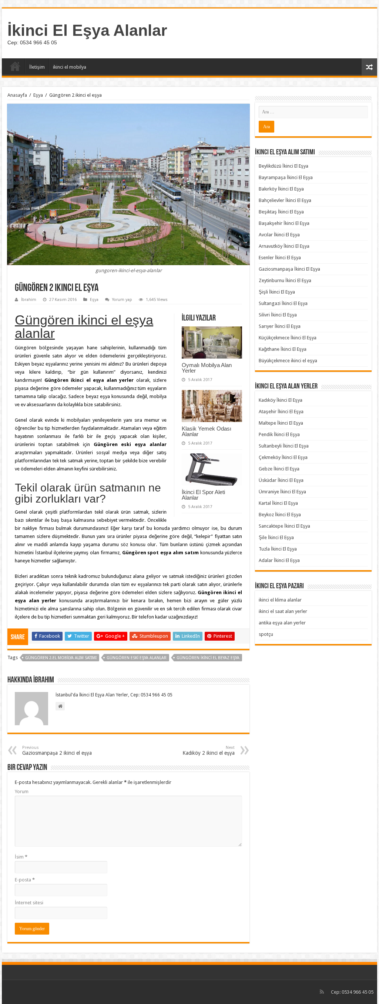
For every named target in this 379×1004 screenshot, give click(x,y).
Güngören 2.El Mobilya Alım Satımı (61, 657)
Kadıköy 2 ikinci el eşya (208, 750)
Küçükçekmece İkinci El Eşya (287, 337)
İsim (21, 857)
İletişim (37, 67)
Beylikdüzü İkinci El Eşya (283, 166)
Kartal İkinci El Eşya (278, 503)
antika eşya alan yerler (282, 623)
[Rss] (322, 991)
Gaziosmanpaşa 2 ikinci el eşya (57, 750)
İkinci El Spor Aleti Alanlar (203, 495)
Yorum (21, 791)
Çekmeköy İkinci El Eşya (283, 457)
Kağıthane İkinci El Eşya (282, 349)
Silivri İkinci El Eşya (278, 315)
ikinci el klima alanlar (280, 600)
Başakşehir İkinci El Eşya (284, 223)
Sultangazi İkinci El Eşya (283, 303)
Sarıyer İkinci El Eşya (280, 326)
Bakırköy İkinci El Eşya (281, 189)
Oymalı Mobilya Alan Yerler (207, 368)
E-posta (25, 880)
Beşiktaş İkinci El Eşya (281, 212)
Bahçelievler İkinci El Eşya (285, 200)
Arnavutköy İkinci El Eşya (284, 246)
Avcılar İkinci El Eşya (279, 234)
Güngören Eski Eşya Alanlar (137, 657)
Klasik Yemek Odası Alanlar (206, 431)
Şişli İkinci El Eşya (277, 292)
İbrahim (28, 299)
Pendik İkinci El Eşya (279, 434)
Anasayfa (15, 66)
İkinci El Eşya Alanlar (87, 30)
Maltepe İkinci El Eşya (281, 423)
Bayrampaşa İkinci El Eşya (286, 177)
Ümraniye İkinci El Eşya (282, 491)
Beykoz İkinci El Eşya (280, 514)
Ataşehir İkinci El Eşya (281, 411)
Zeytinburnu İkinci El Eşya (285, 280)
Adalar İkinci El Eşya (279, 560)
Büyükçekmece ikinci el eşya (288, 360)
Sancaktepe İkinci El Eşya (284, 526)
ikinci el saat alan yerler (283, 611)
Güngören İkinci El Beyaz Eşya (208, 657)
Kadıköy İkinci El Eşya (280, 400)
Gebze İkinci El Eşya (279, 469)
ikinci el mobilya (69, 67)
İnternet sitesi (29, 902)
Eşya (38, 95)
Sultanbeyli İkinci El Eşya (284, 446)
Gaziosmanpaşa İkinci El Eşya (289, 269)
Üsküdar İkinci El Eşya (281, 480)
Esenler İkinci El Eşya (280, 257)
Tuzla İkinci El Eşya (278, 549)
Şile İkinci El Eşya (276, 537)
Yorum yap (122, 299)
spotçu (266, 634)
